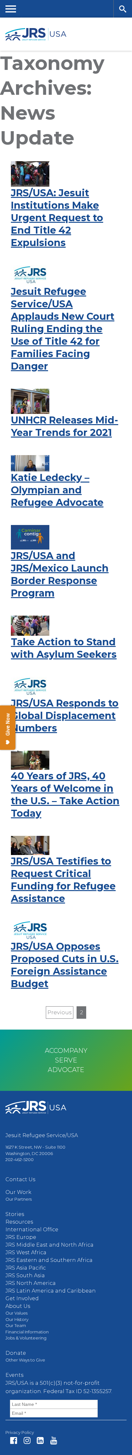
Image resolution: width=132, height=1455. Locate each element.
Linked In (40, 1440)
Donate (15, 1353)
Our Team (15, 1325)
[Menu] (11, 9)
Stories (14, 1214)
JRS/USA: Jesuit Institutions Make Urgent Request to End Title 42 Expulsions (57, 218)
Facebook (14, 1440)
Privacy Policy (19, 1432)
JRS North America (30, 1283)
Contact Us (20, 1179)
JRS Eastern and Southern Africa (49, 1260)
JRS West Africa (25, 1252)
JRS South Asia (25, 1275)
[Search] (122, 9)
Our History (17, 1319)
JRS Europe (20, 1237)
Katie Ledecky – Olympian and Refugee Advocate (57, 490)
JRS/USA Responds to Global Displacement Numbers (65, 715)
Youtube (54, 1440)
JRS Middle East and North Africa (49, 1245)
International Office (31, 1229)
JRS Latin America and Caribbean (50, 1291)
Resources (19, 1222)
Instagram (27, 1440)
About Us (17, 1306)
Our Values (16, 1313)
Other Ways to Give (25, 1359)
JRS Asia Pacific (25, 1268)
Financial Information (27, 1331)
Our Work (18, 1192)
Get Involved (22, 1298)
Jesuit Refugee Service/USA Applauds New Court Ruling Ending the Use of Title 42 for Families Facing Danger (62, 329)
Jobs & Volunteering (25, 1337)
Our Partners (18, 1199)
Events (14, 1375)
